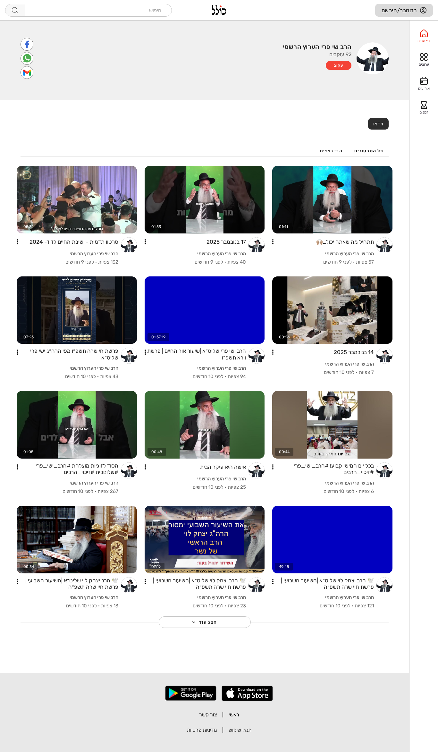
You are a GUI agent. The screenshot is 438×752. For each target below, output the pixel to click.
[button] (273, 241)
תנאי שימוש (240, 730)
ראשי (234, 715)
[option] (423, 36)
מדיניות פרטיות (202, 730)
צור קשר (208, 715)
